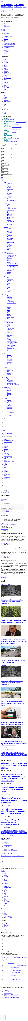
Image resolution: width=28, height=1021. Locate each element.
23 (9, 838)
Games (5, 76)
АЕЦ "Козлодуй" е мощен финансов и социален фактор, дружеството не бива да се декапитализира (14, 641)
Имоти (5, 41)
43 (9, 827)
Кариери (6, 39)
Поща (5, 98)
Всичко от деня (5, 839)
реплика (3, 529)
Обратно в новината (6, 19)
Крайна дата (11, 433)
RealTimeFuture (8, 457)
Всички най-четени (6, 665)
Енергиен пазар (8, 36)
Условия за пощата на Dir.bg (11, 997)
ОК (1, 434)
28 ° (2, 178)
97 (9, 805)
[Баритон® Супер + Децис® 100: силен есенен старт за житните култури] (11, 616)
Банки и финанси (8, 34)
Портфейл (6, 50)
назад (2, 1)
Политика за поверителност (11, 849)
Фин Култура (7, 48)
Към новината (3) (5, 524)
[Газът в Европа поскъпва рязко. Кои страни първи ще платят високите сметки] (11, 697)
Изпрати (3, 511)
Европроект (7, 846)
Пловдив (6, 109)
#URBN (6, 89)
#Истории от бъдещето (10, 440)
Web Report (7, 477)
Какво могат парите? (9, 43)
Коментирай (4, 499)
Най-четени (4, 749)
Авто (5, 68)
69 (9, 816)
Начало (6, 23)
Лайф (5, 444)
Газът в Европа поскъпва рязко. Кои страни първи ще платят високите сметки (13, 703)
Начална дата (4, 433)
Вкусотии (6, 72)
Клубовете (6, 463)
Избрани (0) (13, 524)
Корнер (6, 446)
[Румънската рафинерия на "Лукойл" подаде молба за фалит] (11, 656)
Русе (5, 113)
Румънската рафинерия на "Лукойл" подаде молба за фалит (13, 661)
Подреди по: (4, 526)
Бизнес (6, 25)
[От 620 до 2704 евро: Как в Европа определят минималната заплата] (11, 718)
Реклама (6, 842)
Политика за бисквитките (10, 850)
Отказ (4, 434)
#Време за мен (7, 73)
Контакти (6, 843)
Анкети (6, 69)
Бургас (5, 112)
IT (4, 451)
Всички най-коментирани (7, 748)
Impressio (6, 453)
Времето (6, 75)
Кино (5, 80)
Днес (5, 443)
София (5, 108)
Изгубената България (9, 461)
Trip (5, 85)
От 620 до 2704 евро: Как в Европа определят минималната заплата (12, 723)
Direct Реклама (7, 101)
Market (5, 97)
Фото (5, 53)
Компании (6, 37)
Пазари (6, 40)
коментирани (8, 584)
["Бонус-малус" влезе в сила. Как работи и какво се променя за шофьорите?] (11, 595)
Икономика (7, 26)
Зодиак (5, 79)
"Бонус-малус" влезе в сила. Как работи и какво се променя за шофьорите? (12, 601)
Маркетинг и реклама (9, 44)
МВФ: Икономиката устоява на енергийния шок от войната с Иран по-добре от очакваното (14, 743)
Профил (6, 491)
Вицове (6, 71)
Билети (6, 100)
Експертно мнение (9, 46)
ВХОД (2, 523)
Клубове (6, 82)
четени (2, 584)
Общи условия (8, 845)
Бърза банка (7, 47)
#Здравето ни (7, 78)
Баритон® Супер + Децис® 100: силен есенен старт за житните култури (13, 621)
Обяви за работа (8, 95)
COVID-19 (6, 87)
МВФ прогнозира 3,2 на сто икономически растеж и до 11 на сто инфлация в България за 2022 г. (14, 8)
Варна (5, 111)
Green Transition (8, 456)
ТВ (4, 83)
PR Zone (6, 51)
